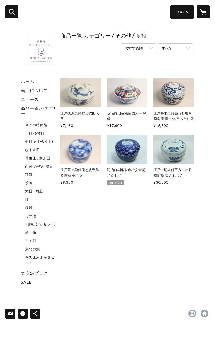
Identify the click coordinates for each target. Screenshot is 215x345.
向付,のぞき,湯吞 (39, 166)
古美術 (30, 240)
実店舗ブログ (34, 272)
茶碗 (29, 183)
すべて (167, 48)
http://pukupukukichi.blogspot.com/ (204, 313)
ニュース (30, 99)
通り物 (30, 232)
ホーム (27, 81)
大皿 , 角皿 (34, 191)
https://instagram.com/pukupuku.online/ (192, 313)
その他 (30, 216)
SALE (26, 281)
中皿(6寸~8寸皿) (39, 141)
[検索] (11, 11)
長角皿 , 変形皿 (37, 158)
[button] (182, 12)
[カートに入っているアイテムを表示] (203, 11)
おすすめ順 (134, 48)
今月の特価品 (36, 125)
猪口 (29, 174)
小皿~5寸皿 (35, 133)
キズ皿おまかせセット (40, 259)
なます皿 (32, 150)
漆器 (29, 207)
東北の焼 (32, 249)
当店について (34, 90)
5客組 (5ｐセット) (40, 224)
